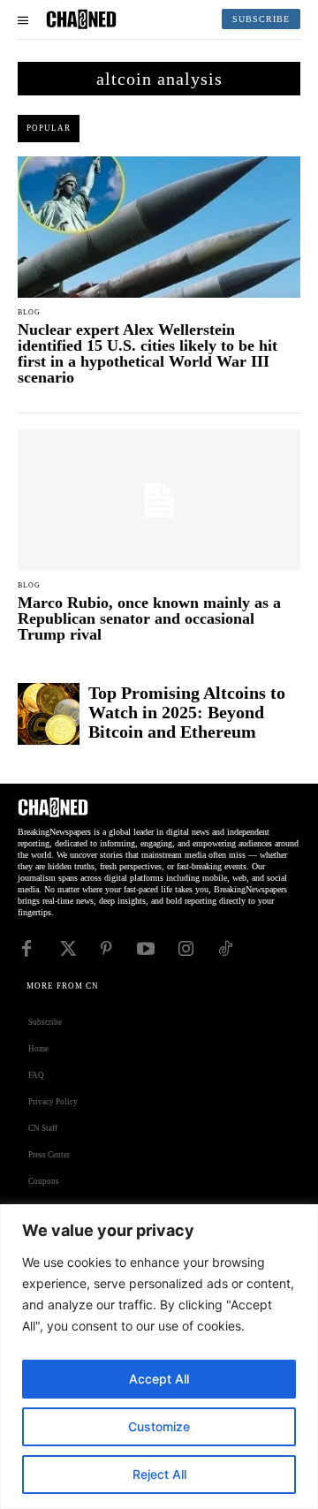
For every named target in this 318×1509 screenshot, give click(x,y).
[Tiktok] (225, 947)
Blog (29, 312)
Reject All (159, 1474)
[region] (159, 1356)
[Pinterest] (106, 947)
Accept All (159, 1378)
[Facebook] (26, 947)
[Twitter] (66, 947)
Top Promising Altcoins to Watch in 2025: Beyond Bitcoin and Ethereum (186, 712)
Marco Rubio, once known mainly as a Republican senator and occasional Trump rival (149, 618)
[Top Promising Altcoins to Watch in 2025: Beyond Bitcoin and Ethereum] (49, 714)
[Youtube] (146, 947)
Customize (159, 1426)
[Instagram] (185, 947)
